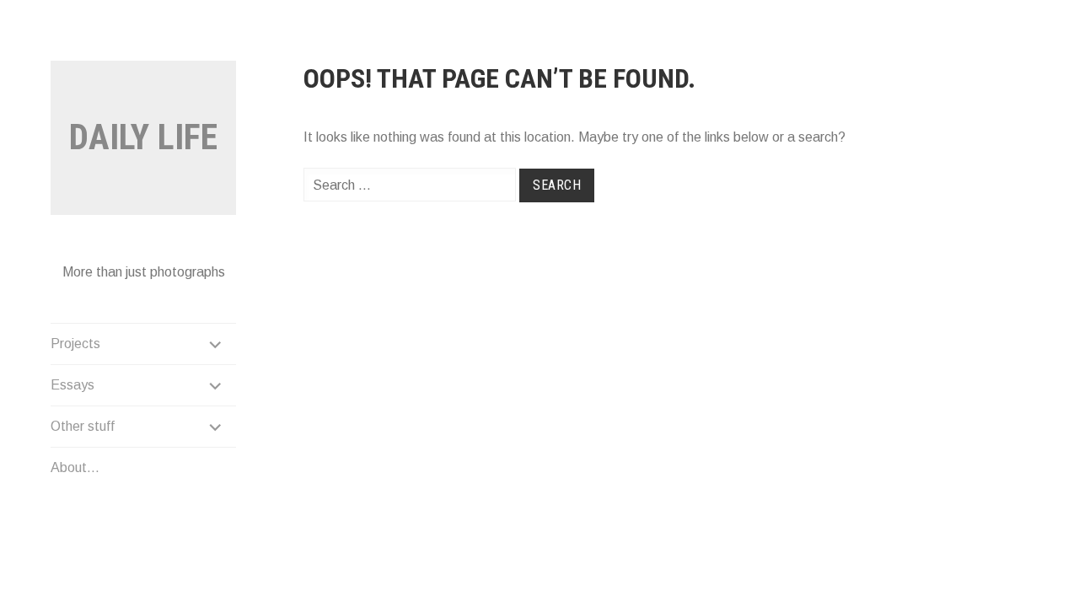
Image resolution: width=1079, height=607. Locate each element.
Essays (72, 385)
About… (75, 467)
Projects (75, 343)
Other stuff (83, 426)
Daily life (143, 137)
